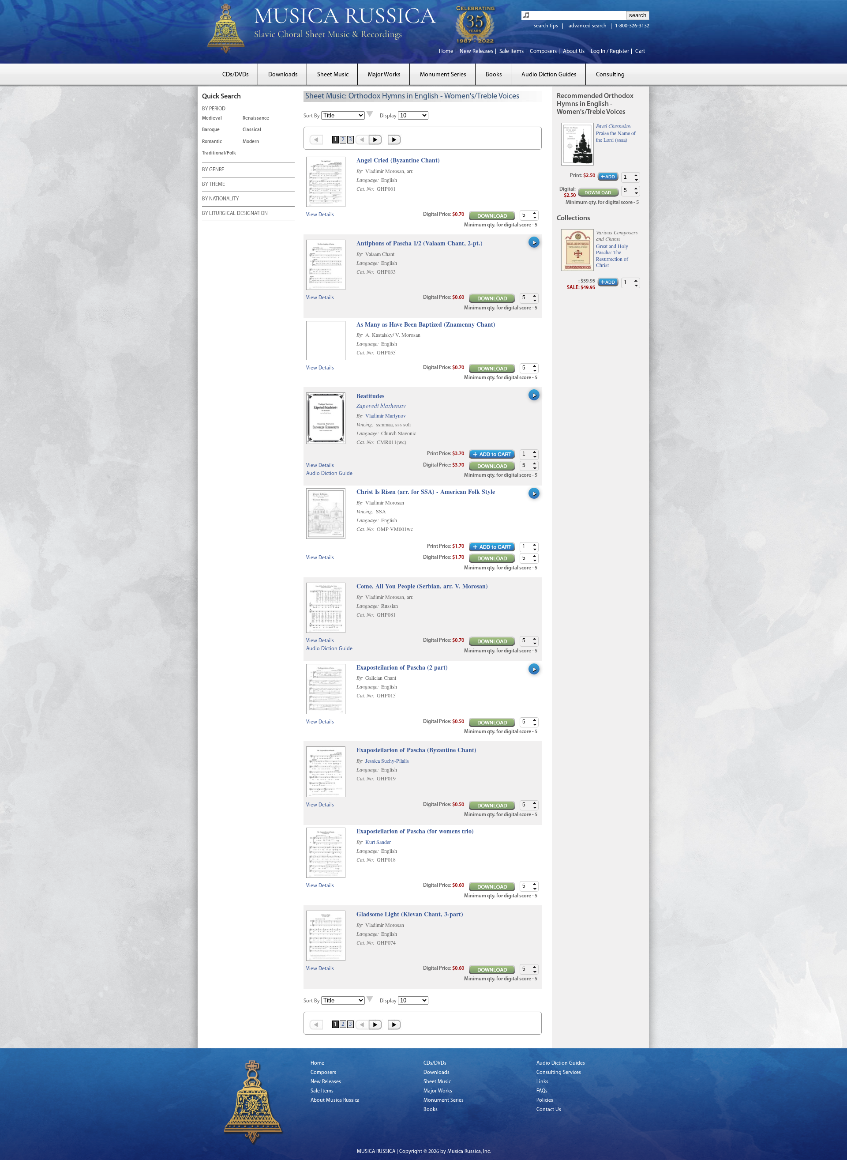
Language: (368, 179)
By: (360, 170)
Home (446, 51)
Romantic (212, 141)
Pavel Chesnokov (613, 125)
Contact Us (548, 1109)
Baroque (211, 130)
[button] (534, 213)
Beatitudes (370, 396)
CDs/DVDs (235, 75)
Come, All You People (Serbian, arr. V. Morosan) (422, 586)
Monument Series (443, 75)
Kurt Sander (378, 841)
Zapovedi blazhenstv (381, 406)
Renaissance (256, 118)
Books (494, 75)
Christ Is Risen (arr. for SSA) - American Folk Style (425, 492)
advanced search (588, 26)
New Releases (476, 51)
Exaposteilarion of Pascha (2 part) (402, 667)
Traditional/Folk (219, 153)
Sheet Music (333, 75)
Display (388, 116)
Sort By (312, 116)
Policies (544, 1100)
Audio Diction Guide (329, 473)
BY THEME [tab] (213, 184)
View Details (320, 215)
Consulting (610, 75)
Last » (395, 139)
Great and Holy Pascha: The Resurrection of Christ (612, 255)
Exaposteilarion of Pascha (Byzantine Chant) (416, 750)
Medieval (212, 118)
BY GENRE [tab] (213, 170)
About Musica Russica (335, 1100)
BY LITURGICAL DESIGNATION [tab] (235, 213)
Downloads (283, 75)
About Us (574, 51)
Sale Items (511, 51)
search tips (546, 26)
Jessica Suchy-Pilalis (387, 760)
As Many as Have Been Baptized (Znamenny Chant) (425, 324)
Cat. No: (366, 188)
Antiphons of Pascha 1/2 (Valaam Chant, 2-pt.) (419, 243)
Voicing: (365, 424)
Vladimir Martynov (385, 415)
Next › (376, 139)
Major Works (384, 75)
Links (542, 1082)
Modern (251, 141)
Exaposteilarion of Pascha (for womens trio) (415, 831)
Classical (252, 130)
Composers (543, 51)
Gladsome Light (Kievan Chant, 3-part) (409, 914)
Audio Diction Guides (549, 75)
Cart (640, 51)
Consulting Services (558, 1072)
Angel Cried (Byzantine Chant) (398, 160)
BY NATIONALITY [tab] (220, 199)
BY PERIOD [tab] (213, 109)
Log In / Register (610, 51)
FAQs (541, 1091)
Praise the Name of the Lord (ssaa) (616, 136)
